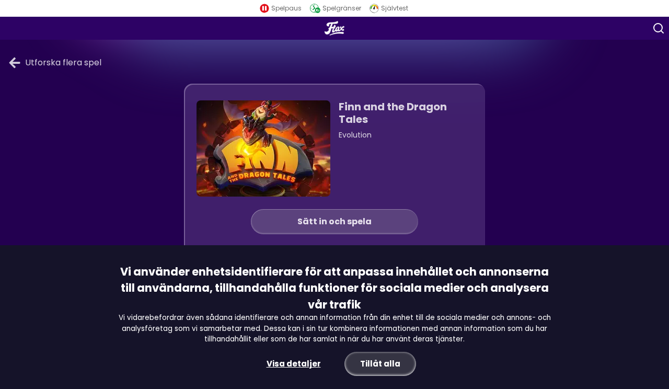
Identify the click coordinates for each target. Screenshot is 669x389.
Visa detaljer (294, 363)
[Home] (334, 28)
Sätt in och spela (334, 221)
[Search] (658, 28)
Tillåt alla (380, 363)
